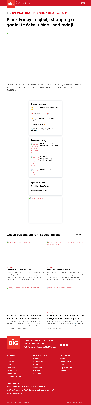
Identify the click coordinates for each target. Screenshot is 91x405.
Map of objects (66, 368)
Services (36, 371)
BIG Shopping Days (47, 170)
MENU (82, 3)
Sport (9, 365)
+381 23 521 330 (38, 343)
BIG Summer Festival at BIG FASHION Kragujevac (49, 144)
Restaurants (38, 362)
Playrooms (37, 368)
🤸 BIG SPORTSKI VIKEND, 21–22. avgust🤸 (43, 119)
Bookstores (37, 374)
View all (79, 235)
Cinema (36, 359)
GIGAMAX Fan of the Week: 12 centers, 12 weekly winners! (47, 158)
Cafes (35, 365)
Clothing (10, 359)
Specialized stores (14, 377)
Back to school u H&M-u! (40, 191)
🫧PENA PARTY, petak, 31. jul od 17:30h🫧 (43, 129)
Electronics (11, 368)
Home (9, 13)
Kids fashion (11, 374)
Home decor (12, 371)
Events (62, 365)
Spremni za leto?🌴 (38, 124)
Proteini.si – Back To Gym (40, 186)
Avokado (81, 402)
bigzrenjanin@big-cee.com (41, 340)
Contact (63, 371)
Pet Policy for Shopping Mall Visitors (40, 347)
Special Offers (65, 362)
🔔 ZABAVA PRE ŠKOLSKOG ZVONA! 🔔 (44, 108)
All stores (63, 359)
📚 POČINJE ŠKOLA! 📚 (40, 114)
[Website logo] (11, 4)
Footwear (10, 362)
